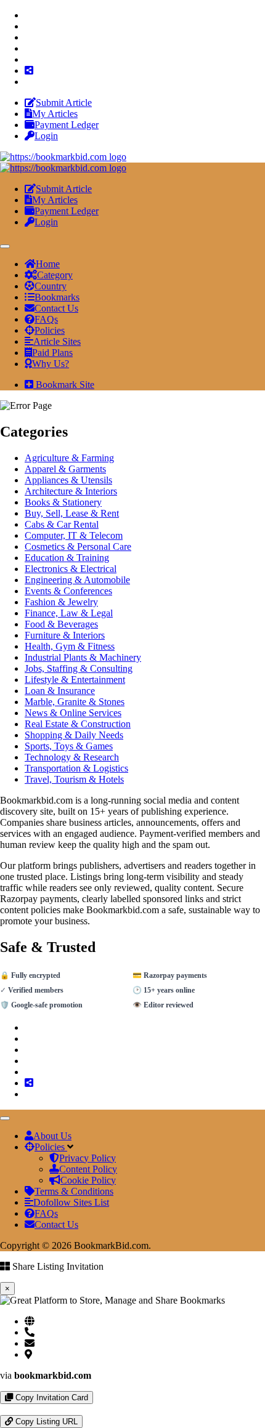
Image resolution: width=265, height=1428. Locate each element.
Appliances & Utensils (68, 480)
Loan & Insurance (60, 690)
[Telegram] (13, 1409)
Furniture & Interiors (65, 635)
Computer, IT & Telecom (74, 535)
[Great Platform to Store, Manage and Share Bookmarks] (63, 156)
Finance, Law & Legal (69, 613)
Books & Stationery (63, 502)
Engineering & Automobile (77, 580)
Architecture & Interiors (71, 491)
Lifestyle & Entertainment (75, 679)
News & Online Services (73, 713)
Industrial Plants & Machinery (83, 657)
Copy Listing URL (45, 1421)
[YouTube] (28, 59)
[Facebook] (28, 15)
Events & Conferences (68, 591)
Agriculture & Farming (69, 458)
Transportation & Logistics (76, 768)
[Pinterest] (28, 48)
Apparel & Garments (65, 469)
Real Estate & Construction (78, 724)
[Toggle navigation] (5, 246)
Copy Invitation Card (50, 1397)
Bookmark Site (63, 384)
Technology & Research (72, 757)
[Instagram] (28, 37)
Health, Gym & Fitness (70, 646)
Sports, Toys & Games (69, 746)
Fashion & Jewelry (61, 602)
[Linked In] (28, 81)
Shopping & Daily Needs (74, 735)
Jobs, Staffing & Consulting (78, 668)
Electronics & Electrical (70, 568)
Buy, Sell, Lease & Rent (72, 513)
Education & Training (67, 557)
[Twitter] (28, 26)
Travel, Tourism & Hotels (74, 779)
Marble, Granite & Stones (74, 701)
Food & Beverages (61, 624)
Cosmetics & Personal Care (78, 546)
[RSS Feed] (29, 70)
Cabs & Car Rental (62, 524)
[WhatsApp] (3, 1409)
